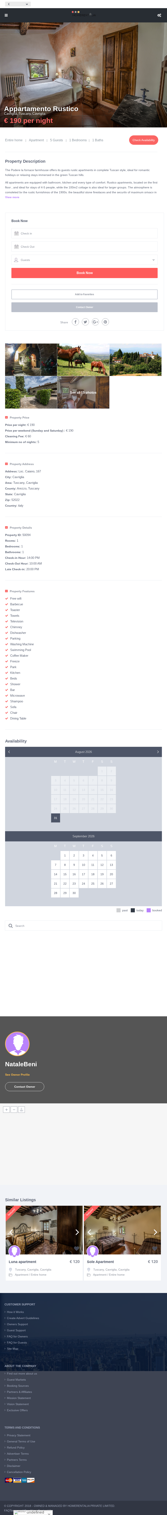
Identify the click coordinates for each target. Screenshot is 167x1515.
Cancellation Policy (19, 1472)
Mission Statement (19, 1398)
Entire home (14, 140)
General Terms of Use (21, 1441)
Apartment (36, 140)
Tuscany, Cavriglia (32, 113)
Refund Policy (16, 1447)
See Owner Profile (17, 1074)
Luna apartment (22, 1262)
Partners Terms (17, 1459)
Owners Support (17, 1324)
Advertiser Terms (18, 1453)
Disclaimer (13, 1465)
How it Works (15, 1312)
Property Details (21, 527)
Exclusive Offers (17, 1410)
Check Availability (144, 140)
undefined (35, 1512)
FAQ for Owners (17, 1336)
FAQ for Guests (17, 1342)
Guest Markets (16, 1379)
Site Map (12, 1348)
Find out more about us (22, 1373)
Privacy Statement (18, 1435)
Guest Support (16, 1330)
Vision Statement (18, 1404)
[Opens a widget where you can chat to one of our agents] (152, 1508)
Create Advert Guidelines (23, 1318)
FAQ (7, 1510)
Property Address (22, 464)
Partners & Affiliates (19, 1391)
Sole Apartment (100, 1262)
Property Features (22, 591)
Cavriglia (10, 113)
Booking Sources (18, 1385)
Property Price (19, 417)
